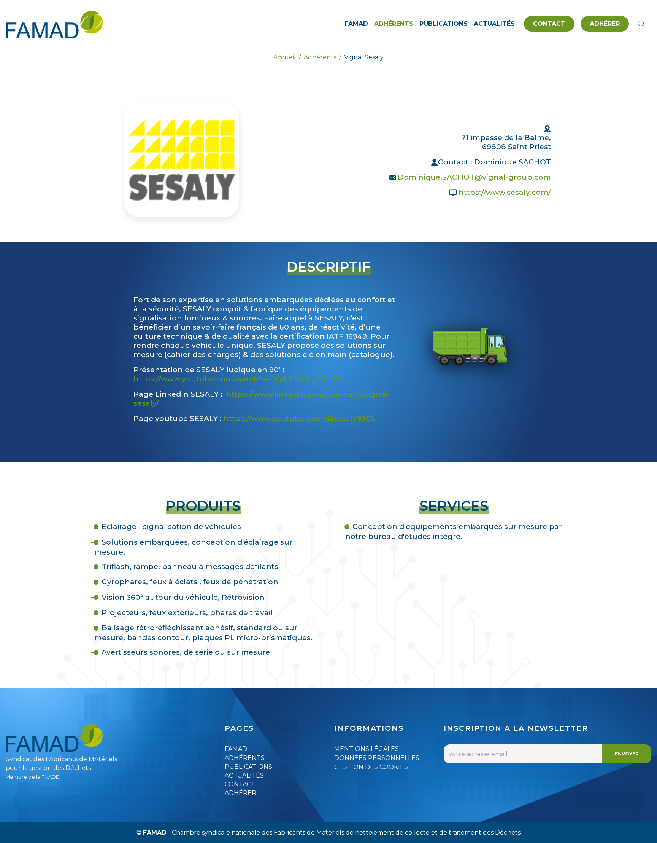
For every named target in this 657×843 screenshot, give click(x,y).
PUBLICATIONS (443, 23)
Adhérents (320, 57)
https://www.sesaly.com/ (505, 192)
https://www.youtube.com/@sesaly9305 (299, 418)
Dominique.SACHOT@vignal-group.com (474, 177)
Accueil (284, 57)
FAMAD (356, 23)
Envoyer (627, 754)
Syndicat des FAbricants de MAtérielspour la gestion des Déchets (61, 767)
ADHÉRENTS (393, 23)
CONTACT (549, 23)
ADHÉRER (605, 23)
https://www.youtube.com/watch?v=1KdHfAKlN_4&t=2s (237, 378)
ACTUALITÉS (494, 23)
